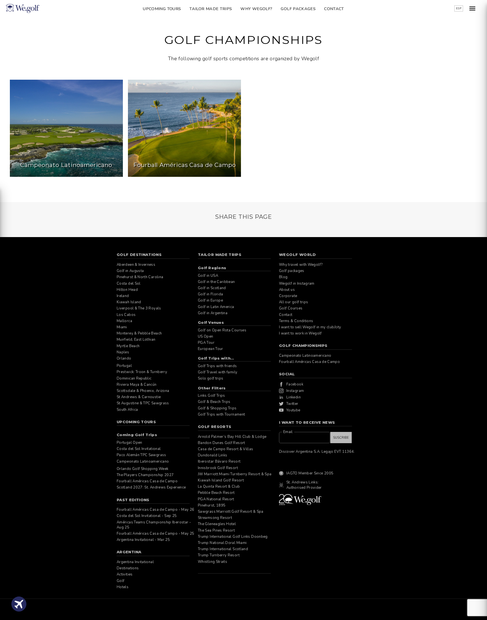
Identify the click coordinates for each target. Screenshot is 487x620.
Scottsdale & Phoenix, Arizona (143, 390)
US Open (205, 336)
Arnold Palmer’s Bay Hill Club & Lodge (232, 436)
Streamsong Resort (215, 517)
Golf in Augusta (130, 270)
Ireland (123, 295)
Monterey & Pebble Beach (139, 333)
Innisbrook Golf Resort (218, 467)
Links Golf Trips (211, 395)
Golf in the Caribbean (216, 281)
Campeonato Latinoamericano (143, 461)
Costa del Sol (129, 283)
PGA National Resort (216, 499)
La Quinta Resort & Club (219, 486)
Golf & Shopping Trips (217, 408)
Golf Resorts (214, 426)
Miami (122, 327)
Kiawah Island (129, 302)
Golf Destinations (139, 254)
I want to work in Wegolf (300, 333)
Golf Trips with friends (217, 366)
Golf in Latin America (216, 306)
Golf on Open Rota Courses (222, 330)
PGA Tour (206, 342)
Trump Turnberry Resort (219, 555)
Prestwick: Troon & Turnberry (142, 371)
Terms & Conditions (296, 321)
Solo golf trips (210, 378)
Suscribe (341, 438)
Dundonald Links (212, 455)
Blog (283, 277)
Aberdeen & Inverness (136, 264)
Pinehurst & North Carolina (140, 277)
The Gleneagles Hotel (217, 524)
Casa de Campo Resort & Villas (225, 449)
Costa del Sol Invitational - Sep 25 (147, 515)
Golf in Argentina (212, 313)
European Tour (210, 348)
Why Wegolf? (256, 9)
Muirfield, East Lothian (136, 339)
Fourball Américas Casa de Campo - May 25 (155, 533)
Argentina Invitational (135, 562)
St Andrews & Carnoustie (139, 397)
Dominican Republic (134, 378)
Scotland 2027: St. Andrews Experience (151, 487)
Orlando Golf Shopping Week (142, 468)
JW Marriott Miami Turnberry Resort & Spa (234, 474)
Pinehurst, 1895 (211, 505)
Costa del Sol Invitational (139, 448)
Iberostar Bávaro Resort (219, 461)
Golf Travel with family (217, 372)
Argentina (129, 552)
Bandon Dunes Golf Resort (221, 442)
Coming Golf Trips (137, 434)
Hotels (123, 587)
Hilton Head (127, 289)
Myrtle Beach (128, 346)
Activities (125, 574)
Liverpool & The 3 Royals (139, 308)
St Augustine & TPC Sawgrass (143, 403)
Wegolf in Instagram (297, 283)
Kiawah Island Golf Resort (221, 480)
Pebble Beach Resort (216, 492)
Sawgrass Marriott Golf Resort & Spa (231, 511)
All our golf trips (293, 302)
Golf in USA (208, 275)
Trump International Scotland (223, 549)
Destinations (128, 568)
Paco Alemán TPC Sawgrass (141, 455)
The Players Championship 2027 (145, 475)
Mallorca (124, 321)
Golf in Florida (210, 294)
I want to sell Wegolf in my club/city (310, 327)
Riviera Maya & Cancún (137, 384)
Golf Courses (290, 308)
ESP (458, 8)
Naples (123, 352)
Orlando (124, 358)
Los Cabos (126, 314)
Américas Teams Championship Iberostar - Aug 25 (154, 525)
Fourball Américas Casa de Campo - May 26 (155, 509)
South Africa (127, 409)
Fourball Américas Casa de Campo (147, 481)
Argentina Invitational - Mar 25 (143, 539)
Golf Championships (303, 345)
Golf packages (298, 9)
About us (287, 289)
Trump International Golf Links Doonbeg (233, 536)
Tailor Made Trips (210, 9)
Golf (120, 580)
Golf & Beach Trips (214, 401)
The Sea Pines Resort (216, 530)
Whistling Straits (212, 561)
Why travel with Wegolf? (300, 264)
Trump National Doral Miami (222, 542)
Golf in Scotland (212, 288)
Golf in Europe (210, 300)
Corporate (288, 295)
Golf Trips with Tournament (221, 414)
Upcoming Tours (162, 9)
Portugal (124, 365)
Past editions (133, 500)
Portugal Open (129, 442)
